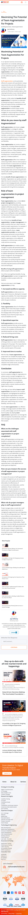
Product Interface (5, 821)
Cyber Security (5, 846)
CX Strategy (4, 791)
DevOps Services (5, 835)
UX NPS (3, 804)
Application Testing (6, 843)
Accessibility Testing (6, 848)
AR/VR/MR (3, 854)
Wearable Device (5, 818)
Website (3, 814)
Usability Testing (5, 799)
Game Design (4, 823)
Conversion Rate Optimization (9, 807)
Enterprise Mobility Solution (8, 831)
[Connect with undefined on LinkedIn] (14, 632)
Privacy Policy (11, 913)
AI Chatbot (4, 857)
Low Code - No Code (6, 839)
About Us (13, 782)
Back (4, 11)
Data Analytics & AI (6, 793)
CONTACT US (7, 773)
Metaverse (4, 856)
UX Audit (3, 800)
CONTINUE (14, 647)
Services (23, 782)
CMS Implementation (6, 834)
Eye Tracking (4, 808)
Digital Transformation (7, 789)
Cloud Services (5, 837)
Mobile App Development (7, 829)
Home (4, 782)
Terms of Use (4, 913)
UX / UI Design (5, 813)
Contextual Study (5, 802)
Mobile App (4, 816)
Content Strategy (5, 794)
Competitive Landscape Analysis (9, 805)
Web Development (6, 827)
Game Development (6, 832)
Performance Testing (6, 845)
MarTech (3, 859)
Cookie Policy (19, 913)
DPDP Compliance (5, 850)
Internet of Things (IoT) (7, 819)
